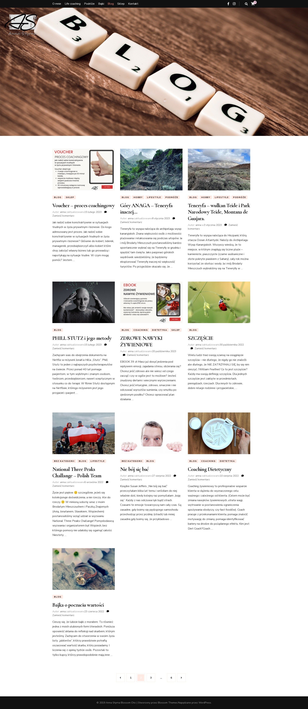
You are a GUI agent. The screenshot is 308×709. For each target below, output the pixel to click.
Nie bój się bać (134, 469)
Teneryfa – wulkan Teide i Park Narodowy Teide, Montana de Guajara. (219, 212)
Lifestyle (154, 197)
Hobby (138, 197)
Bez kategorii (64, 461)
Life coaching (73, 4)
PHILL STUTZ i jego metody (81, 338)
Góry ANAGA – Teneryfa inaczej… (146, 208)
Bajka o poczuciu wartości (78, 605)
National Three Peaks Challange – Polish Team (76, 472)
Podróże (89, 4)
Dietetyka (159, 330)
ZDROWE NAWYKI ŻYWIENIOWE (141, 341)
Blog (111, 4)
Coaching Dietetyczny (209, 469)
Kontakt (133, 4)
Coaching (141, 330)
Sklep (121, 4)
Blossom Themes (168, 702)
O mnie (56, 4)
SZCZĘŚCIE (200, 338)
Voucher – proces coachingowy (83, 205)
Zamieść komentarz (63, 215)
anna (63, 212)
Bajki (101, 4)
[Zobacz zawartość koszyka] (253, 4)
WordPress (205, 702)
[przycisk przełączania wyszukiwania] (246, 4)
